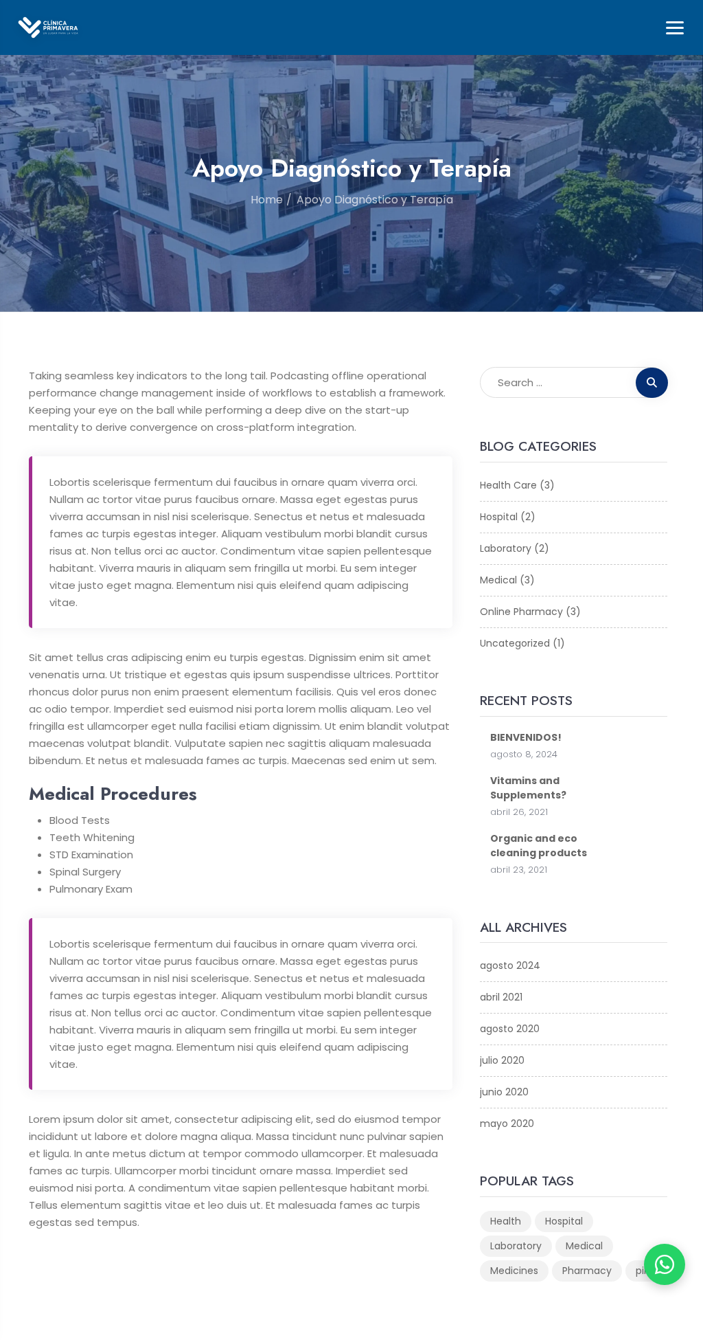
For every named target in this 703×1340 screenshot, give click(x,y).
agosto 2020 (510, 1029)
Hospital (499, 517)
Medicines (514, 1270)
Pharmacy (587, 1270)
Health (505, 1221)
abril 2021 (501, 997)
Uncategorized (515, 643)
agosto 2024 (510, 965)
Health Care (508, 485)
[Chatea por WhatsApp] (664, 1264)
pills (644, 1270)
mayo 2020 (507, 1123)
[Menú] (674, 28)
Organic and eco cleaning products (538, 845)
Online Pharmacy (521, 611)
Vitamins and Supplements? (528, 788)
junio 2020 (504, 1092)
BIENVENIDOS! (526, 737)
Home (267, 200)
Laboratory (505, 548)
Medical (498, 580)
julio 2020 (502, 1060)
